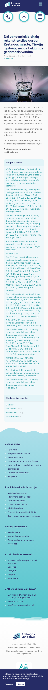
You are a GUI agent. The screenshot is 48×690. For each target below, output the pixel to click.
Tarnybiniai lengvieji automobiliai (24, 516)
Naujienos (11, 408)
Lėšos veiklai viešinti (18, 504)
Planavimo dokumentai (19, 496)
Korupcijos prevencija (18, 536)
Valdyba (12, 570)
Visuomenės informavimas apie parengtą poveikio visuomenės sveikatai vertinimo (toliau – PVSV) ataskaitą (23, 245)
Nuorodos (12, 543)
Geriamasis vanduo (17, 457)
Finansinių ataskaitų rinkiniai (22, 512)
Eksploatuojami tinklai (19, 453)
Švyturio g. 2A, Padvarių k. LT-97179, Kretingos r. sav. (22, 596)
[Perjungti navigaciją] (40, 4)
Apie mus (12, 449)
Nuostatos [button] (9, 684)
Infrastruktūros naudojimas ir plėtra (25, 465)
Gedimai (10, 404)
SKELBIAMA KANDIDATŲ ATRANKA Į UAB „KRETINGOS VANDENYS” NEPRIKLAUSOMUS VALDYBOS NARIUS (23, 362)
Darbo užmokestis (16, 500)
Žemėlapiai (13, 468)
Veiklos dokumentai (17, 493)
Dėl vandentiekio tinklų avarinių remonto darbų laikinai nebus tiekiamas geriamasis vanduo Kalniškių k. (22, 383)
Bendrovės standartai (18, 472)
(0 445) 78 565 (15, 601)
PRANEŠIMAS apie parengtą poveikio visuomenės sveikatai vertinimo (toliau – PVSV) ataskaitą (23, 323)
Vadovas (12, 566)
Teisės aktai (14, 532)
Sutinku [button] (21, 684)
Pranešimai (8, 58)
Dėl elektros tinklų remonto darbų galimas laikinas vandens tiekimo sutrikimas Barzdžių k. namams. (22, 373)
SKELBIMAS (12, 253)
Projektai (12, 476)
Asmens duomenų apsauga (21, 540)
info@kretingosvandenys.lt (21, 605)
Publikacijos (12, 416)
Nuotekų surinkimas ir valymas (23, 461)
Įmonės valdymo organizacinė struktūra (22, 561)
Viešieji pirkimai (15, 508)
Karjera (11, 574)
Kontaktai (13, 578)
